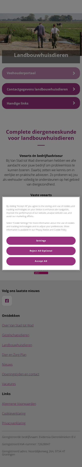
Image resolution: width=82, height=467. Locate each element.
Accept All (41, 261)
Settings (41, 240)
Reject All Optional (41, 250)
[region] (41, 233)
